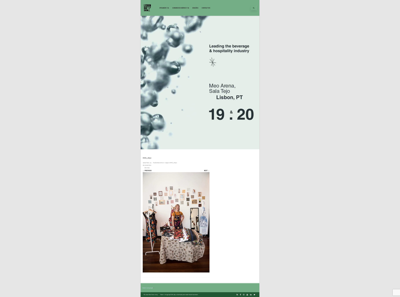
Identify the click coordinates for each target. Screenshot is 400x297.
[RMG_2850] (176, 222)
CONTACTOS (206, 8)
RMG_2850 (173, 162)
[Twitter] (254, 294)
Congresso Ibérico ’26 (180, 8)
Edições (195, 8)
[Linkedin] (251, 294)
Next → (206, 171)
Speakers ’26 (164, 8)
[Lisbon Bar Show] (147, 15)
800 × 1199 (164, 162)
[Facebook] (240, 294)
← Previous (147, 171)
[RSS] (237, 294)
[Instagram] (244, 294)
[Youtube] (247, 294)
